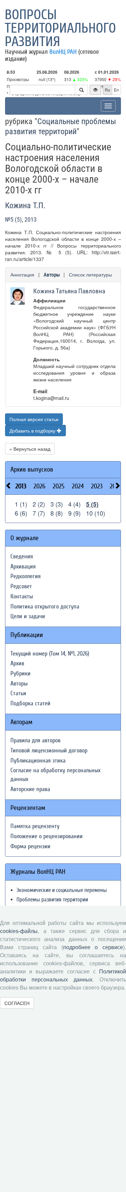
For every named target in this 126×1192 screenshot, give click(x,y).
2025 (59, 486)
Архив (17, 663)
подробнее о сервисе (93, 947)
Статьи (18, 693)
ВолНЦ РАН (63, 51)
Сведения (21, 556)
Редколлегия (25, 576)
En (116, 89)
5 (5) (92, 504)
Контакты (21, 596)
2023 (96, 486)
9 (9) (74, 513)
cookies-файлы (19, 931)
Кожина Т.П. (25, 205)
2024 (78, 486)
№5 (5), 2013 (21, 219)
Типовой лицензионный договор (48, 750)
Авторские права (30, 789)
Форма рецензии (30, 846)
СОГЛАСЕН (17, 1003)
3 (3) (56, 503)
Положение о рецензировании (46, 836)
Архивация (23, 566)
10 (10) (95, 513)
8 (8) (56, 513)
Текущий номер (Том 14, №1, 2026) (49, 653)
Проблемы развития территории (52, 899)
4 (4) (74, 503)
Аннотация (22, 274)
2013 (20, 486)
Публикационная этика (38, 760)
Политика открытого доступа (44, 606)
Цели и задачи (27, 616)
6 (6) (21, 513)
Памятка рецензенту (34, 826)
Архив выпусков (31, 469)
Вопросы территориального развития (60, 28)
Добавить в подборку (33, 430)
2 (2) (39, 503)
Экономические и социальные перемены (61, 890)
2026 (39, 486)
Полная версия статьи (33, 419)
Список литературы (90, 274)
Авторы (52, 275)
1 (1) (21, 503)
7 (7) (39, 513)
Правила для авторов (35, 740)
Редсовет (21, 586)
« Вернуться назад (29, 448)
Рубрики (20, 673)
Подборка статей (30, 703)
